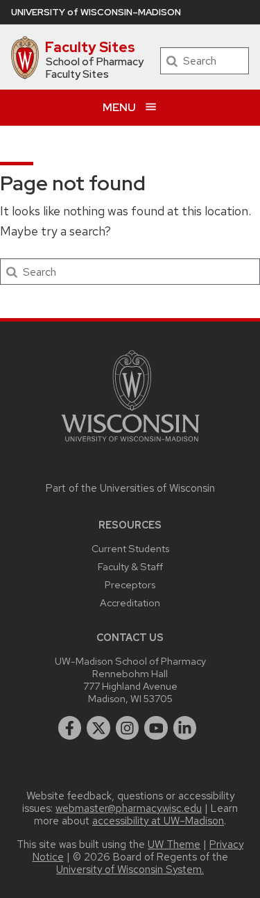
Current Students (130, 548)
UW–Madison (96, 12)
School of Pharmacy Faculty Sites (95, 68)
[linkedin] (185, 728)
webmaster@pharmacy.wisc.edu (128, 808)
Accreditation (130, 602)
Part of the (130, 488)
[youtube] (156, 728)
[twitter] (98, 728)
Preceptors (130, 584)
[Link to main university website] (130, 444)
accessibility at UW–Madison (158, 821)
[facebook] (70, 728)
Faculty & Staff (130, 566)
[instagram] (127, 728)
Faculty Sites (90, 47)
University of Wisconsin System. (130, 869)
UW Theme (174, 844)
